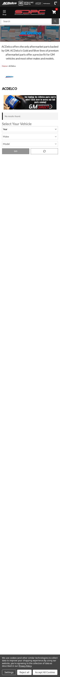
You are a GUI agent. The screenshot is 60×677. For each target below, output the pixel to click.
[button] (30, 102)
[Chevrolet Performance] (42, 3)
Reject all (24, 672)
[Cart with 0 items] (54, 12)
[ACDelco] (9, 3)
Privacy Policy (25, 666)
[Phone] (56, 3)
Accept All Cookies (45, 672)
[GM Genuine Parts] (26, 3)
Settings (9, 672)
